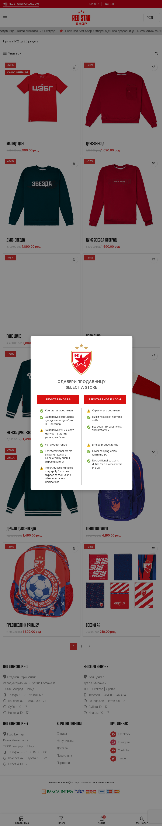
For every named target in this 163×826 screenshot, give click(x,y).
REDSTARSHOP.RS (58, 399)
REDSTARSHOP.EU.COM (105, 399)
